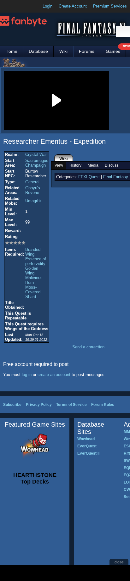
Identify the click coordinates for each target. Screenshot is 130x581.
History (75, 165)
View (59, 165)
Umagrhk (33, 200)
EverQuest (87, 446)
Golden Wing (31, 270)
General (32, 182)
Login (47, 6)
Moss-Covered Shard (32, 292)
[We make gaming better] (20, 6)
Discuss (111, 165)
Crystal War (36, 154)
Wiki (63, 51)
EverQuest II (88, 453)
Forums (86, 51)
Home (11, 51)
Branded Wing (32, 252)
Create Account (73, 6)
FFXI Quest (89, 176)
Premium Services (110, 6)
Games (116, 50)
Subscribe (12, 404)
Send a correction (88, 347)
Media (93, 165)
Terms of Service (71, 404)
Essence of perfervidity (35, 261)
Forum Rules (102, 404)
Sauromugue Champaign (36, 163)
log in (27, 374)
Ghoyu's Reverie (32, 190)
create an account (54, 374)
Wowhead (86, 439)
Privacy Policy (39, 404)
